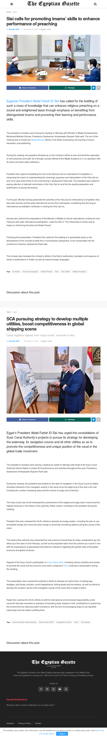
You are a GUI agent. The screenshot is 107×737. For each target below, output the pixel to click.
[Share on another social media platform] (98, 88)
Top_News (65, 271)
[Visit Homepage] (53, 4)
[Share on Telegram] (93, 88)
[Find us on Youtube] (59, 689)
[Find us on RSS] (66, 689)
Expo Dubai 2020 (55, 562)
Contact (38, 723)
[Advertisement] (53, 282)
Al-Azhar (16, 271)
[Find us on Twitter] (47, 689)
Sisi (56, 271)
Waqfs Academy (79, 271)
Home (9, 12)
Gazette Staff (14, 29)
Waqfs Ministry (37, 139)
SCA (66, 565)
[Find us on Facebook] (40, 689)
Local (48, 29)
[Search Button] (95, 4)
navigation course (64, 622)
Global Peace (46, 271)
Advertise (10, 723)
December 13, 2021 (30, 29)
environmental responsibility (24, 622)
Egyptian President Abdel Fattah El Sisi (33, 101)
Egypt (15, 12)
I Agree (62, 733)
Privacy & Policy (24, 723)
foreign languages (30, 271)
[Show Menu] (11, 4)
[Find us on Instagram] (53, 689)
